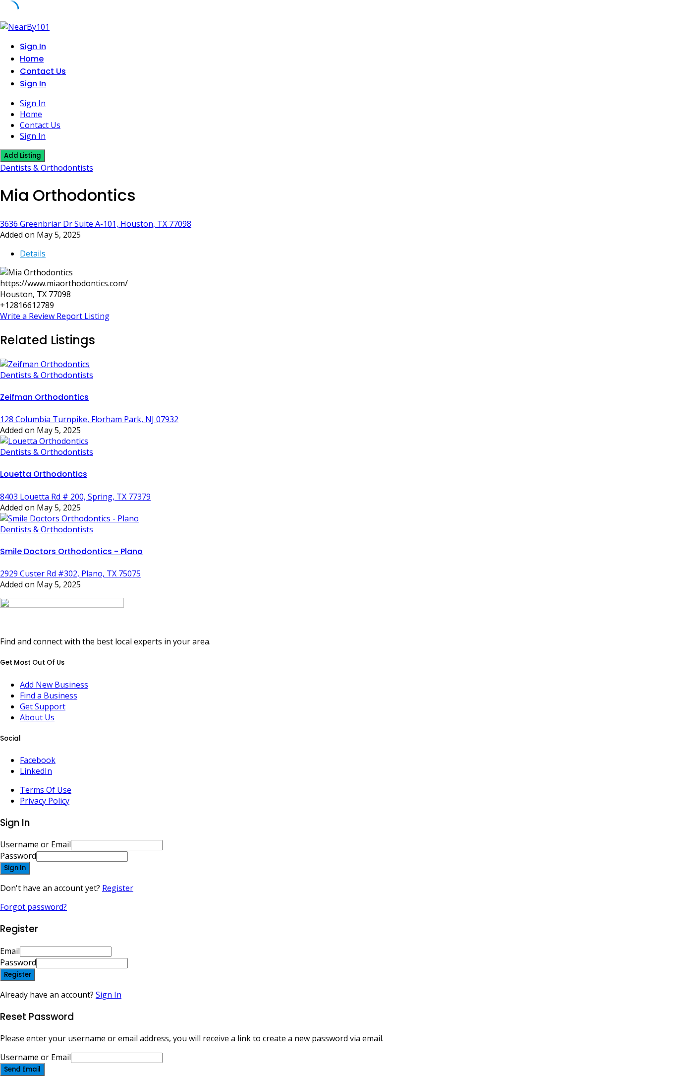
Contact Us (43, 71)
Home (32, 58)
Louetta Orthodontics (43, 474)
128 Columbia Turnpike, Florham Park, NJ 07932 (89, 419)
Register (117, 888)
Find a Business (48, 695)
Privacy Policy (44, 800)
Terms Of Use (45, 789)
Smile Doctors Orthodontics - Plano (71, 551)
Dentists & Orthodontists (46, 167)
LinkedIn (36, 770)
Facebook (38, 760)
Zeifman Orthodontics (44, 397)
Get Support (42, 706)
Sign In (108, 994)
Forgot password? (33, 906)
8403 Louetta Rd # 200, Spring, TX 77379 (75, 496)
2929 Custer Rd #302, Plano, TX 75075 (70, 573)
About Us (37, 717)
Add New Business (54, 684)
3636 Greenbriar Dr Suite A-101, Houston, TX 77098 (95, 223)
